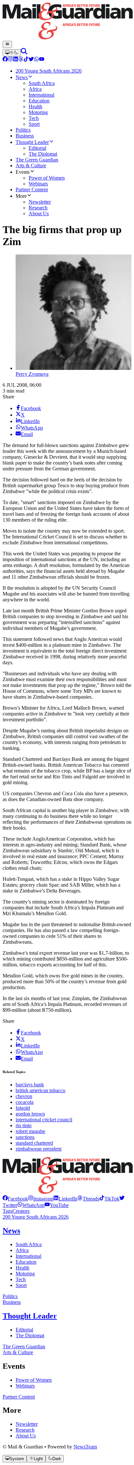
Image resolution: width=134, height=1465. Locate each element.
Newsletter (27, 1424)
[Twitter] (31, 60)
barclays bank (30, 1084)
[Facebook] (5, 60)
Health (22, 1267)
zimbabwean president (38, 1149)
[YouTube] (41, 60)
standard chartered (34, 1143)
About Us (26, 1435)
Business (12, 1302)
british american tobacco (40, 1090)
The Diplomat (30, 1335)
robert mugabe (30, 1131)
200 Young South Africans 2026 (36, 1217)
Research (25, 1430)
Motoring (25, 1273)
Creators (21, 1211)
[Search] (24, 52)
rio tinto (24, 1125)
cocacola (25, 1102)
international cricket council (44, 1119)
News (11, 1230)
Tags (7, 1211)
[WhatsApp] (36, 60)
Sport (21, 1285)
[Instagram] (10, 60)
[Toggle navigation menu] (7, 44)
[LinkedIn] (15, 60)
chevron (24, 1096)
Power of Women (34, 1380)
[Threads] (20, 60)
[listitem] (15, 1198)
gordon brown (30, 1113)
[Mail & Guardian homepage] (67, 22)
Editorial (24, 1329)
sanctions (25, 1137)
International (28, 1256)
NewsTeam (85, 1446)
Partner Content (19, 1397)
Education (26, 1262)
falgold (23, 1108)
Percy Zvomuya (32, 374)
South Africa (29, 1244)
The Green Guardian (24, 1346)
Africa (22, 1250)
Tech (21, 1279)
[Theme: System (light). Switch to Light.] (12, 52)
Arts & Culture (18, 1352)
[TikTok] (26, 60)
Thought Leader (30, 1316)
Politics (10, 1296)
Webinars (25, 1385)
